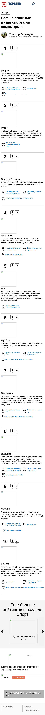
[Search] (33, 4)
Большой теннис (11, 179)
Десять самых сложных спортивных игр (13, 249)
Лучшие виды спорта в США (34, 193)
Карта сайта (29, 706)
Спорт (5, 12)
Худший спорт (31, 88)
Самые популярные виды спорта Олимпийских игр (13, 469)
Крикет (5, 563)
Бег (3, 288)
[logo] (11, 4)
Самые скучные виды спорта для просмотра (13, 88)
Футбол (5, 340)
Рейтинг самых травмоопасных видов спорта (13, 144)
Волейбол (7, 453)
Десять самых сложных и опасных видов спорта (13, 524)
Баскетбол (7, 393)
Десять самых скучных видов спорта (16, 94)
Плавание (7, 235)
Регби (4, 127)
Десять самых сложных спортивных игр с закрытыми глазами (24, 587)
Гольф (5, 70)
